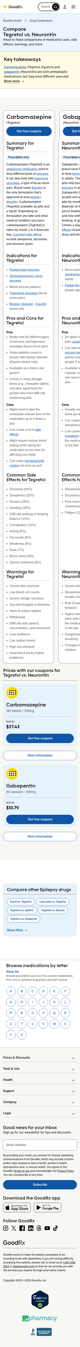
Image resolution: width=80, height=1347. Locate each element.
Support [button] (8, 1091)
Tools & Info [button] (11, 1069)
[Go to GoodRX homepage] (13, 7)
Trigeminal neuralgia (24, 293)
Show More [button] (15, 930)
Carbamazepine (15, 67)
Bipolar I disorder (21, 304)
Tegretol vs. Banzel (53, 910)
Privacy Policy (65, 1171)
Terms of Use (21, 1171)
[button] (49, 7)
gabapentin (12, 72)
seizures (42, 173)
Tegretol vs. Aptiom (22, 910)
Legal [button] (7, 1113)
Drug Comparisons (41, 20)
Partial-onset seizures (24, 269)
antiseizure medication (21, 169)
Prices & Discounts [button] (16, 1058)
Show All (12, 972)
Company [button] (10, 1102)
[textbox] (40, 1145)
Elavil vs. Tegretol (21, 901)
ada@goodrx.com (23, 1266)
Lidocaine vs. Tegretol (52, 901)
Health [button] (8, 1080)
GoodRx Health (12, 20)
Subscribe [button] (55, 1186)
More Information (40, 755)
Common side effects (27, 234)
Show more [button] (12, 81)
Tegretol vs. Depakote (23, 919)
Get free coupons (29, 131)
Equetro (37, 187)
